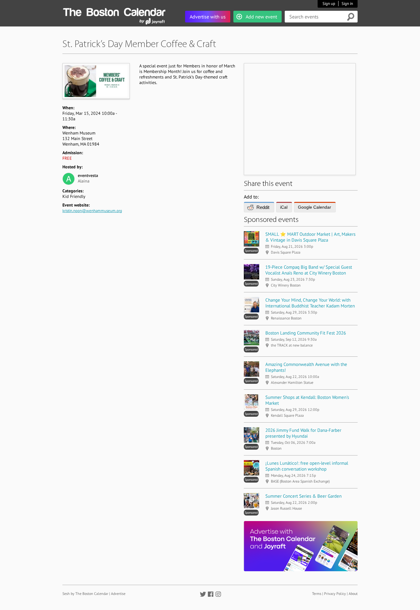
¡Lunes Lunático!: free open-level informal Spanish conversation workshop (306, 466)
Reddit (262, 207)
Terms (316, 593)
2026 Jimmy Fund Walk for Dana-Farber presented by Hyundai (303, 433)
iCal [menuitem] (283, 207)
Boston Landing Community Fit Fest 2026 (305, 333)
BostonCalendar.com (114, 11)
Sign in (347, 3)
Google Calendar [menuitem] (314, 207)
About (353, 593)
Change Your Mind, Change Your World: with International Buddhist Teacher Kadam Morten (310, 303)
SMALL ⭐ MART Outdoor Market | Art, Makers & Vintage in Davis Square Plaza (310, 237)
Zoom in (95, 81)
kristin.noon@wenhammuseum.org (92, 210)
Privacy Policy (335, 593)
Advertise (118, 593)
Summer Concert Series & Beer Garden (303, 496)
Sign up (329, 3)
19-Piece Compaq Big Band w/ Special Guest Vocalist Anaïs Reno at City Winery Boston (308, 270)
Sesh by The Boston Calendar (85, 593)
